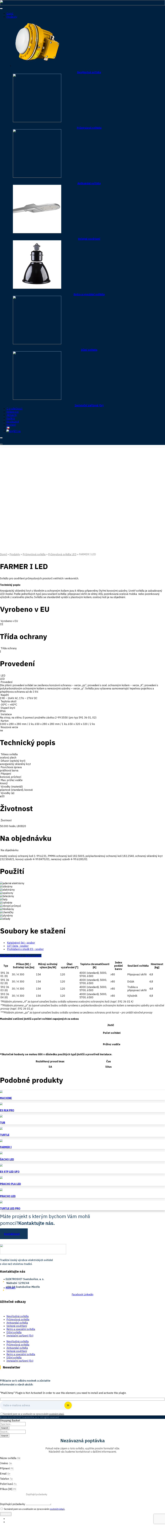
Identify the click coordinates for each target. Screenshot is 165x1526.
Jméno (4, 1463)
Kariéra (10, 418)
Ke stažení (12, 421)
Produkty (11, 16)
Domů (9, 13)
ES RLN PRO (7, 1110)
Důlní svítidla (89, 349)
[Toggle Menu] (1, 8)
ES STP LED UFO (9, 1171)
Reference (12, 411)
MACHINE (6, 1098)
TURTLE (4, 1134)
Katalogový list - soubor (21, 942)
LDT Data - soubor (18, 945)
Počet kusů (7, 1483)
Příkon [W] (6, 1489)
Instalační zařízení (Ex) (89, 405)
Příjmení (5, 1468)
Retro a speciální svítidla (89, 294)
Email (3, 1473)
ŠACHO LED (7, 1159)
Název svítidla (8, 1458)
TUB (2, 1122)
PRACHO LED (8, 1196)
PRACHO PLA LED (10, 1183)
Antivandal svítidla (89, 183)
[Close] (1, 437)
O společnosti (14, 408)
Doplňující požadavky (13, 1504)
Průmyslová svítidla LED (62, 554)
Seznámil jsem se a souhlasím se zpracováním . (34, 1509)
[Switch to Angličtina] (13, 431)
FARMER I (6, 1147)
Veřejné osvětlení (89, 238)
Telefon (5, 1478)
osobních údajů (56, 1414)
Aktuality (11, 415)
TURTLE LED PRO (10, 1208)
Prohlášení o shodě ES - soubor (25, 949)
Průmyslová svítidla (89, 127)
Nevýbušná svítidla (89, 72)
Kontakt (11, 424)
